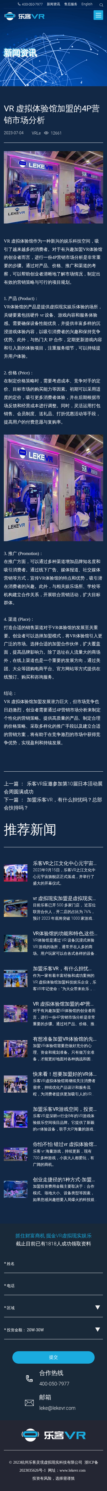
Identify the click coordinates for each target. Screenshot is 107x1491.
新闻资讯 (53, 4)
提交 (53, 1357)
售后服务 (70, 4)
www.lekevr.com (73, 1470)
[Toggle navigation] (98, 15)
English (86, 4)
